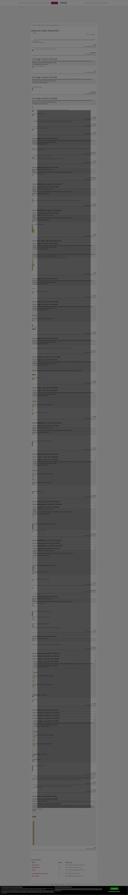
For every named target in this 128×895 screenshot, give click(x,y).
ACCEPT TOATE (114, 888)
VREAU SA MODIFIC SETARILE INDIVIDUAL (114, 891)
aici (26, 891)
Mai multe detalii (44, 889)
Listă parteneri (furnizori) (58, 891)
